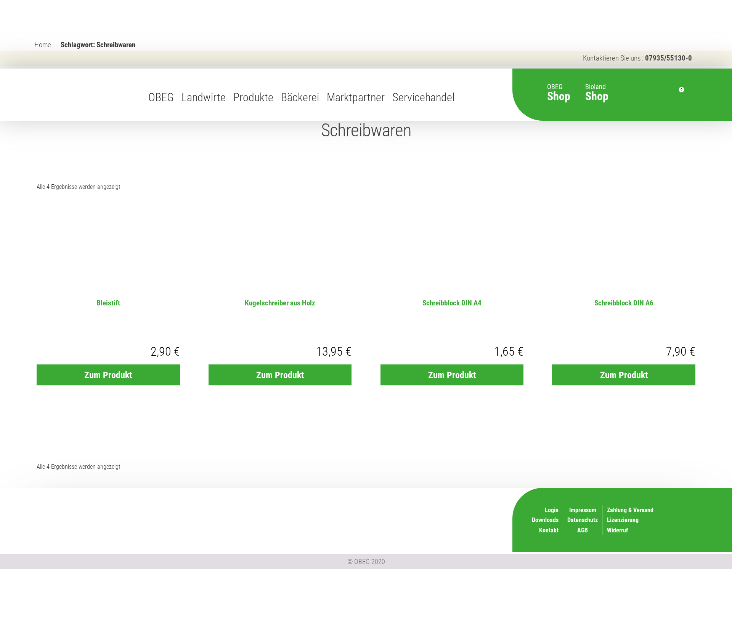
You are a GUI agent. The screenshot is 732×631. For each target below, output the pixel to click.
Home (42, 44)
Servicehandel (423, 97)
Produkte (253, 97)
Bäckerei (300, 97)
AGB (582, 530)
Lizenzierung (448, 509)
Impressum (582, 510)
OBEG (161, 97)
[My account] (657, 94)
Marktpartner (356, 97)
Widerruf (453, 519)
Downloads (545, 520)
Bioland (596, 88)
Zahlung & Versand (440, 529)
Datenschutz (582, 520)
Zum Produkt (108, 375)
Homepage (466, 97)
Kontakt (549, 530)
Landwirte (203, 97)
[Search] (641, 94)
